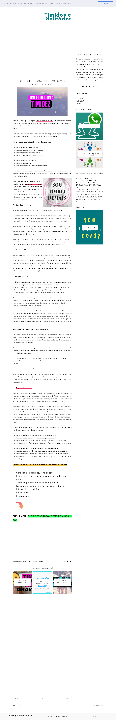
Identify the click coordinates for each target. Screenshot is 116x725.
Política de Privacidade (24, 715)
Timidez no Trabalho (96, 191)
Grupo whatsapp (86, 189)
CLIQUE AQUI (20, 516)
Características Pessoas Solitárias (87, 184)
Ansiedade (79, 97)
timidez (33, 173)
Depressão (79, 98)
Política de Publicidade (20, 716)
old (67, 698)
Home (12, 715)
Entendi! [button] (106, 3)
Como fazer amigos (90, 188)
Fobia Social (80, 100)
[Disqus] (42, 621)
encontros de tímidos (83, 199)
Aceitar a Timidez (31, 561)
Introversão (80, 101)
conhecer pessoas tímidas (91, 197)
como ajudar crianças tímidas (85, 194)
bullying (79, 193)
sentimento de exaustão (33, 184)
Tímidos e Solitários (61, 716)
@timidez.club (99, 705)
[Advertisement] (58, 34)
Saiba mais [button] (67, 3)
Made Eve (95, 716)
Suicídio (87, 191)
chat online (97, 193)
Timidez (40, 561)
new (17, 698)
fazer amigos (94, 199)
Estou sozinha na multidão (44, 121)
